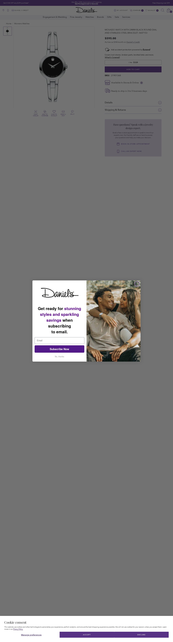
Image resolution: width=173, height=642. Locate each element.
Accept (87, 635)
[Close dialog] (137, 284)
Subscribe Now (59, 349)
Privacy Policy (18, 629)
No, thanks (59, 356)
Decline (141, 635)
